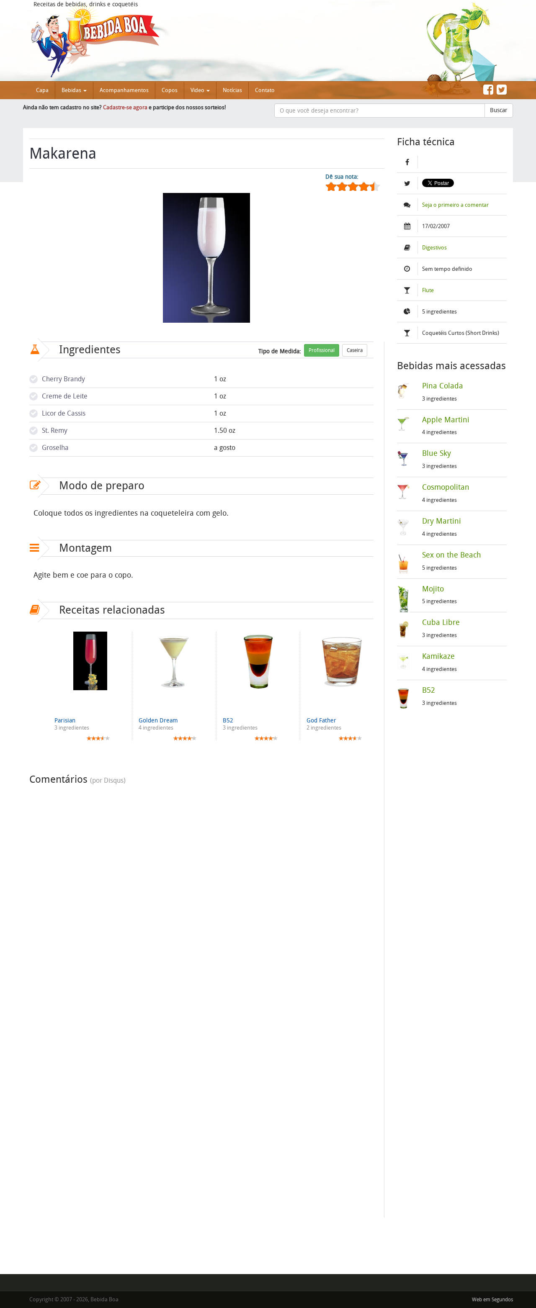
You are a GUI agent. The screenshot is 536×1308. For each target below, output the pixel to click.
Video (198, 90)
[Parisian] (90, 661)
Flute (428, 290)
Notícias (232, 90)
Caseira (355, 350)
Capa (42, 90)
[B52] (258, 661)
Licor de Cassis (63, 413)
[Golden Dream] (174, 661)
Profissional (322, 350)
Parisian (64, 720)
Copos (170, 90)
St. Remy (54, 430)
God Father (321, 720)
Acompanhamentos (124, 90)
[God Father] (342, 661)
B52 (228, 720)
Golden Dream (158, 720)
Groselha (55, 448)
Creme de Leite (65, 396)
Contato (265, 90)
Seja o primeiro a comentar (455, 205)
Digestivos (434, 247)
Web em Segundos (492, 1300)
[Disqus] (201, 893)
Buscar (499, 110)
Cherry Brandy (63, 379)
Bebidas (72, 90)
